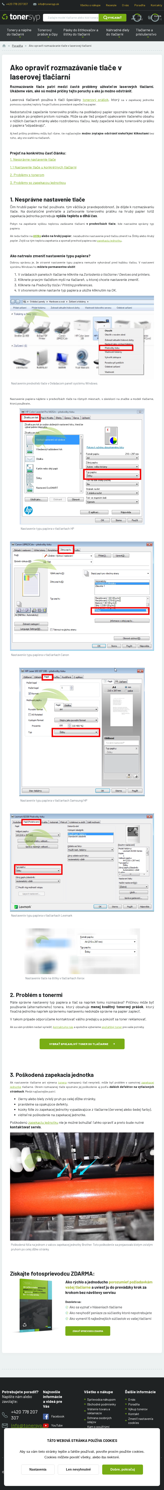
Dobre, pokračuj (122, 1469)
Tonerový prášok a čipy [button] (48, 34)
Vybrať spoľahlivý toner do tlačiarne (78, 1044)
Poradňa (139, 5)
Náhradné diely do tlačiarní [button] (119, 34)
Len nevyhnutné (78, 1469)
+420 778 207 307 (17, 4)
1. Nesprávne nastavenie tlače (33, 159)
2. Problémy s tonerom (27, 175)
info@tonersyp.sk (48, 4)
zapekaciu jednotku (109, 240)
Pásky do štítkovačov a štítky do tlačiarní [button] (81, 34)
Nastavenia (37, 1469)
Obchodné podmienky (101, 1404)
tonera (62, 1082)
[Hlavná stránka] (21, 17)
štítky (37, 236)
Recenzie (111, 5)
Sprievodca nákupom (101, 1399)
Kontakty (156, 5)
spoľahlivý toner (112, 1027)
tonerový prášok (96, 99)
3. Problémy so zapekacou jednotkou (38, 182)
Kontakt (133, 1414)
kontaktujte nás (63, 1027)
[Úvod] (4, 46)
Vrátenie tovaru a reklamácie (98, 1411)
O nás (125, 5)
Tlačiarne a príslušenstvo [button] (145, 34)
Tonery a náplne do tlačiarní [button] (21, 34)
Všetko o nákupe (90, 5)
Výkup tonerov (138, 1409)
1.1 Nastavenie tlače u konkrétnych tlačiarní (43, 167)
